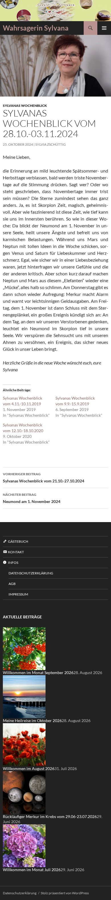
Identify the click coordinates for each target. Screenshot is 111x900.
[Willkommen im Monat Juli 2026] (24, 845)
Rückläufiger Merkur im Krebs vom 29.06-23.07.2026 (50, 816)
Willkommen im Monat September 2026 (38, 672)
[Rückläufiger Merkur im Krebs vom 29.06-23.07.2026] (24, 792)
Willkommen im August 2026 (28, 768)
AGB (12, 584)
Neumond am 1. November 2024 (31, 498)
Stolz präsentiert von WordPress (65, 893)
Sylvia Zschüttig (50, 144)
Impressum (18, 594)
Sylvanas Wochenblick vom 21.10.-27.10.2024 (43, 477)
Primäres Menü (104, 28)
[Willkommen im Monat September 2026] (24, 648)
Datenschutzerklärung (31, 573)
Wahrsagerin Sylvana (36, 28)
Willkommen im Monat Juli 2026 (32, 869)
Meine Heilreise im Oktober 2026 (32, 720)
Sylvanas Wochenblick (25, 105)
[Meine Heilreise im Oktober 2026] (24, 696)
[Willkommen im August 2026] (24, 744)
